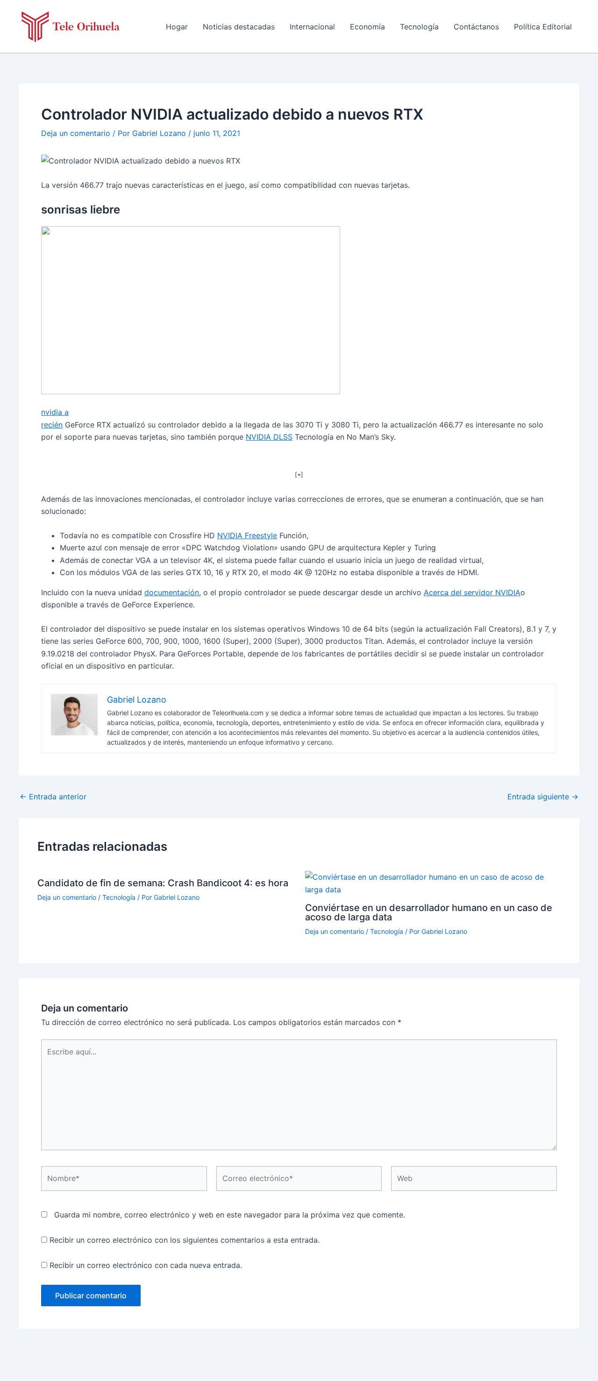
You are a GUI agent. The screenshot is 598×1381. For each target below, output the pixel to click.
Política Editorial (543, 26)
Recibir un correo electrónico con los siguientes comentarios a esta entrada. (185, 1240)
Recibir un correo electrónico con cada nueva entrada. (146, 1265)
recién (52, 424)
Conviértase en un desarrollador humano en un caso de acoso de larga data (428, 912)
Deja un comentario (75, 133)
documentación (171, 592)
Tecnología (419, 26)
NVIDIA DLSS (269, 436)
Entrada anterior (53, 796)
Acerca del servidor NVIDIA (472, 592)
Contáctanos (476, 26)
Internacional (312, 26)
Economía (367, 26)
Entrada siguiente (542, 796)
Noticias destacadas (239, 26)
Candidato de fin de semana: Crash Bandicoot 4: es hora (162, 883)
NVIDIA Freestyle (247, 535)
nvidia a (55, 412)
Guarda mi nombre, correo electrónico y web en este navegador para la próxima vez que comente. (229, 1214)
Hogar (177, 26)
